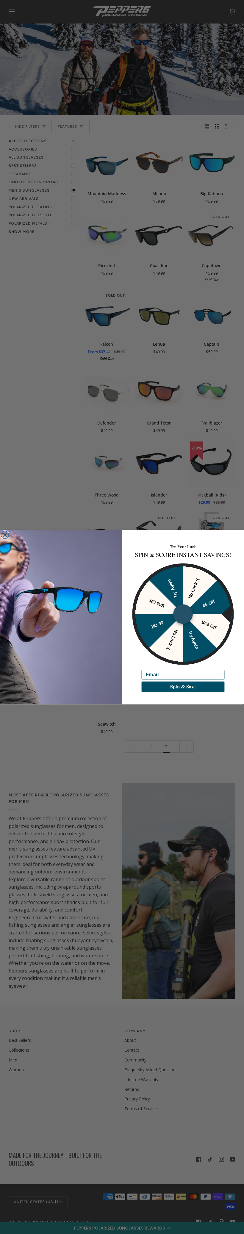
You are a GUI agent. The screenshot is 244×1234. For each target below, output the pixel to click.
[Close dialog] (5, 534)
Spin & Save (182, 686)
